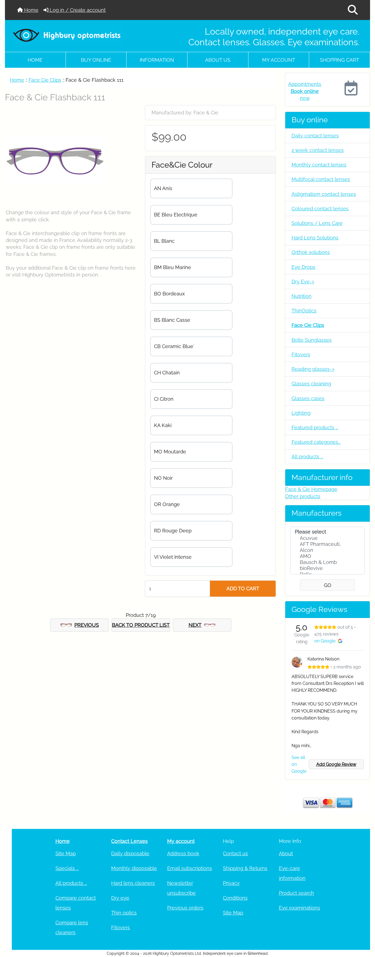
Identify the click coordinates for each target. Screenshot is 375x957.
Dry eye (120, 898)
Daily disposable (130, 853)
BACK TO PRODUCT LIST (141, 625)
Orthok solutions (311, 252)
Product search (296, 893)
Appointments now (304, 91)
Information (157, 60)
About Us (217, 60)
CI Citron (163, 399)
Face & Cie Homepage (311, 489)
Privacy (231, 883)
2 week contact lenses (318, 150)
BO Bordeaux (169, 294)
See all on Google (299, 764)
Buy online (96, 60)
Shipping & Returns (245, 868)
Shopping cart (339, 60)
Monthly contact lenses (319, 165)
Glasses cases (308, 398)
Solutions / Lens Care (317, 223)
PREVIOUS (86, 625)
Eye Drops (303, 267)
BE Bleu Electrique (175, 215)
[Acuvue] (327, 538)
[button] (352, 10)
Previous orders (185, 908)
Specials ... (67, 868)
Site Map (65, 853)
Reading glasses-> (313, 369)
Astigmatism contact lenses (324, 194)
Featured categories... (316, 442)
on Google (324, 640)
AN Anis (163, 188)
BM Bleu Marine (172, 267)
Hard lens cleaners (133, 883)
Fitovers (301, 354)
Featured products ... (315, 427)
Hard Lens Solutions (315, 238)
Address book (183, 853)
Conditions (235, 898)
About (286, 853)
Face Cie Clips (45, 80)
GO (327, 585)
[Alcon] (327, 550)
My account (278, 60)
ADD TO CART (242, 588)
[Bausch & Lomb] (327, 562)
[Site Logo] (67, 35)
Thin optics (124, 913)
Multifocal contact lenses (321, 179)
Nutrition (302, 296)
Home (30, 10)
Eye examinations (299, 908)
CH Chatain (167, 373)
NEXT (195, 625)
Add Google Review (336, 764)
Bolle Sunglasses (312, 340)
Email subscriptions (189, 868)
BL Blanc (164, 241)
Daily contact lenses (315, 136)
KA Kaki (163, 425)
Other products (302, 496)
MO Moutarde (170, 451)
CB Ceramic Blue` (174, 346)
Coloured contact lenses (320, 208)
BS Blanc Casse (172, 320)
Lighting (301, 413)
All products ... (307, 456)
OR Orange (167, 504)
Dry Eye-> (303, 281)
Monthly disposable (134, 868)
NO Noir (163, 478)
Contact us (235, 853)
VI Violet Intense (173, 557)
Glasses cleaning (311, 383)
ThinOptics (304, 311)
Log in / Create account (77, 10)
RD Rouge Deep (173, 530)
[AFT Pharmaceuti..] (327, 544)
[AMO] (327, 556)
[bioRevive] (327, 568)
